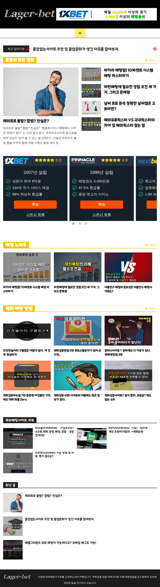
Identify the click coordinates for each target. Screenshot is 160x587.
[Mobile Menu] (80, 33)
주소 (35, 204)
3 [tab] (86, 224)
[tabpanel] (35, 188)
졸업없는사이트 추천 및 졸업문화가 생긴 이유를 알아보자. (76, 49)
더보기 (151, 60)
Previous (28, 49)
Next (155, 49)
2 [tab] (80, 224)
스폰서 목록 (35, 215)
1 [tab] (74, 224)
